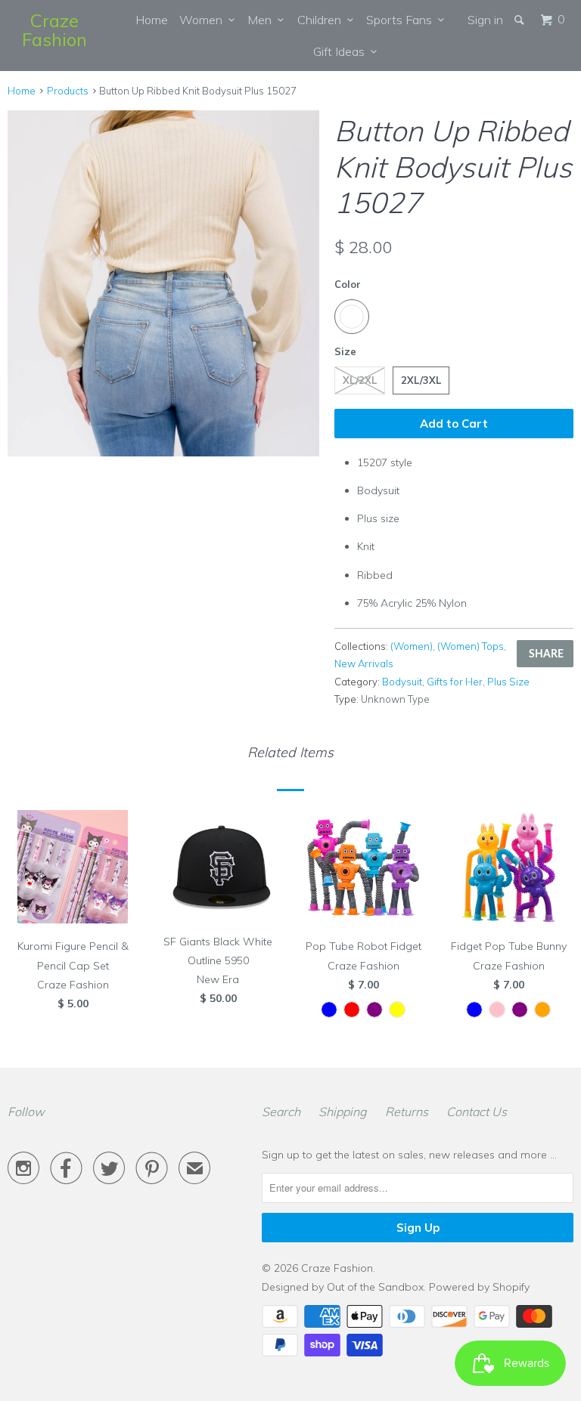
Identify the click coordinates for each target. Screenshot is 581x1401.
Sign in (485, 19)
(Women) (411, 646)
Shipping (342, 1111)
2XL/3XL (421, 380)
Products (68, 91)
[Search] (520, 19)
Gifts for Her (455, 682)
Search (281, 1111)
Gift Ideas (342, 51)
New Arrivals (363, 663)
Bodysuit (402, 682)
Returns (406, 1111)
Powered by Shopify (479, 1287)
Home (151, 19)
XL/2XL (360, 380)
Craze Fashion (54, 30)
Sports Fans (402, 19)
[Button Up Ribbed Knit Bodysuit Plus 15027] (163, 283)
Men (262, 19)
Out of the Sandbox (375, 1287)
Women (203, 19)
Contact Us (476, 1111)
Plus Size (508, 682)
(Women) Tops (470, 646)
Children (322, 19)
